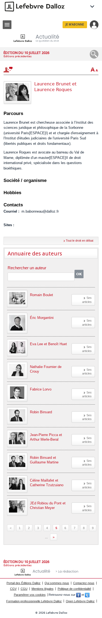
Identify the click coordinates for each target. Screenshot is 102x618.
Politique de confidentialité (74, 588)
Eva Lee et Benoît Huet (48, 344)
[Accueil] (40, 38)
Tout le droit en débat (79, 240)
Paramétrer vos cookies (30, 594)
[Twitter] (87, 594)
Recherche (94, 54)
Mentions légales (43, 588)
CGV (13, 588)
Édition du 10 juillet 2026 (26, 53)
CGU (24, 588)
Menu (7, 24)
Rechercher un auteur (27, 268)
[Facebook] (78, 594)
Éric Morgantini (42, 318)
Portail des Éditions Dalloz (24, 583)
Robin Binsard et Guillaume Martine (44, 460)
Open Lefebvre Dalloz (80, 601)
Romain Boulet (41, 295)
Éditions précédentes (18, 56)
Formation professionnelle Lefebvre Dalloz (34, 601)
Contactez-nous (83, 583)
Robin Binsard (41, 412)
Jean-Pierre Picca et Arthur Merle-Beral (46, 437)
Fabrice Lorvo (40, 389)
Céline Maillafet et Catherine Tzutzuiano (46, 482)
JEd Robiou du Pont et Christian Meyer (48, 505)
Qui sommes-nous (57, 583)
